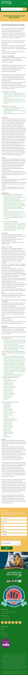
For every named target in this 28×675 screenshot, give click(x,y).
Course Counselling (5, 634)
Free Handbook (4, 635)
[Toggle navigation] (25, 3)
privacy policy (13, 539)
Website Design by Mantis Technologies (17, 673)
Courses (2, 632)
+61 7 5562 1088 (6, 617)
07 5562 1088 (5, 615)
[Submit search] (25, 9)
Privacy (2, 630)
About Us (3, 628)
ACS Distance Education (10, 671)
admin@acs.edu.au (6, 619)
